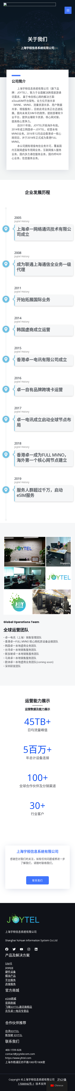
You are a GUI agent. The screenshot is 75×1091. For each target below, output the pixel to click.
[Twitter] (14, 949)
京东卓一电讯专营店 (17, 1011)
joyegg (9, 967)
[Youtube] (21, 949)
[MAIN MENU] (68, 10)
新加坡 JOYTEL (13, 1035)
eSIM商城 (10, 998)
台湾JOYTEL (12, 1031)
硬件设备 (10, 971)
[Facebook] (6, 949)
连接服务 (10, 984)
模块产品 (10, 975)
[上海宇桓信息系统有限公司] (29, 10)
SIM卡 (8, 963)
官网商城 (10, 1002)
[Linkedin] (36, 949)
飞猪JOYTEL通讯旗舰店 (18, 1007)
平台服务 (10, 980)
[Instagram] (28, 949)
